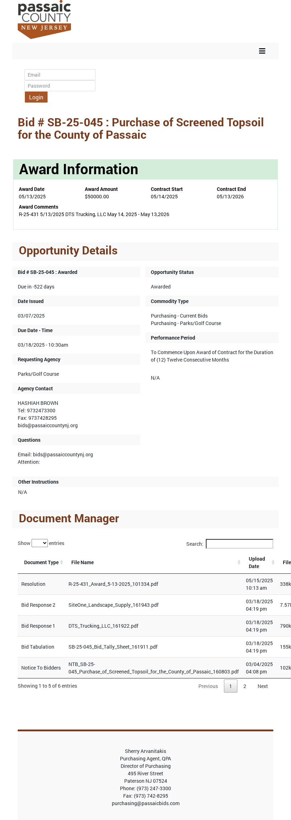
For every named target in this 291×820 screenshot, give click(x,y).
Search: (194, 543)
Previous (208, 686)
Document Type (41, 562)
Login (36, 97)
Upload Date (257, 562)
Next (263, 686)
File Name (82, 562)
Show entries (41, 543)
